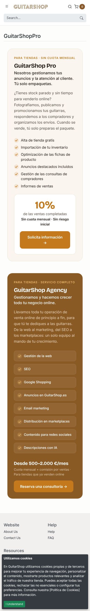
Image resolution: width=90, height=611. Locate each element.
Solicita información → (45, 240)
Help (51, 532)
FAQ (51, 538)
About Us (11, 532)
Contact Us (12, 538)
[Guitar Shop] (30, 6)
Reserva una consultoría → (43, 486)
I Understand (14, 604)
